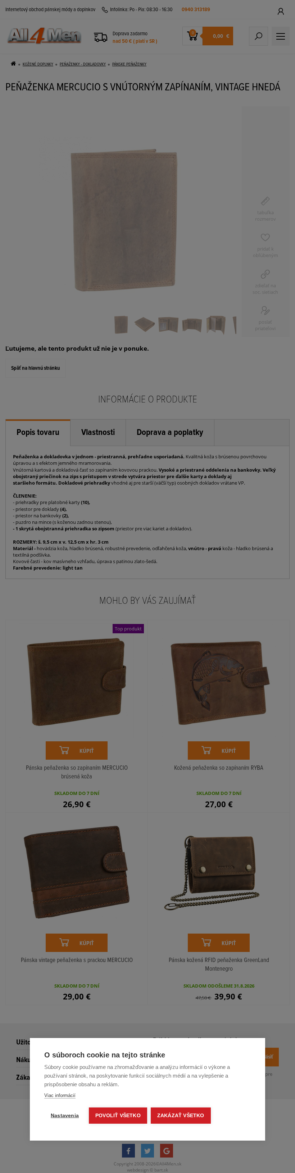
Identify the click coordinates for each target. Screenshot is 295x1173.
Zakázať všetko (180, 1115)
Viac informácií (60, 1095)
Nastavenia (65, 1115)
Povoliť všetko (118, 1115)
